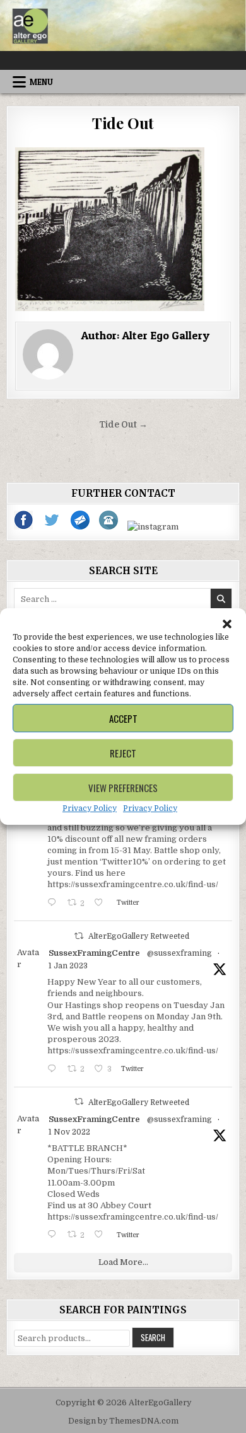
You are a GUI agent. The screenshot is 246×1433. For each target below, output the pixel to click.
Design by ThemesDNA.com (123, 1421)
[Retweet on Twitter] (78, 936)
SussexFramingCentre (94, 953)
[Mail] (81, 526)
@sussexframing (179, 953)
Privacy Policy (89, 808)
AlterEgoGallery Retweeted (138, 936)
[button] (227, 624)
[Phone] (109, 526)
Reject (123, 753)
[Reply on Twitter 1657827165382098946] (54, 904)
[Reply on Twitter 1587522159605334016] (54, 1235)
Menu (41, 82)
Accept (123, 718)
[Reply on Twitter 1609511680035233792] (54, 1070)
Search (153, 1337)
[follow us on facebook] (24, 526)
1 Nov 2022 (69, 1132)
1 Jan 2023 (68, 965)
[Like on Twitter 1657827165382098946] (102, 904)
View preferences (123, 788)
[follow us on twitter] (52, 526)
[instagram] (153, 526)
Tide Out (123, 123)
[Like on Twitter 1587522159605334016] (102, 1235)
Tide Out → (123, 424)
